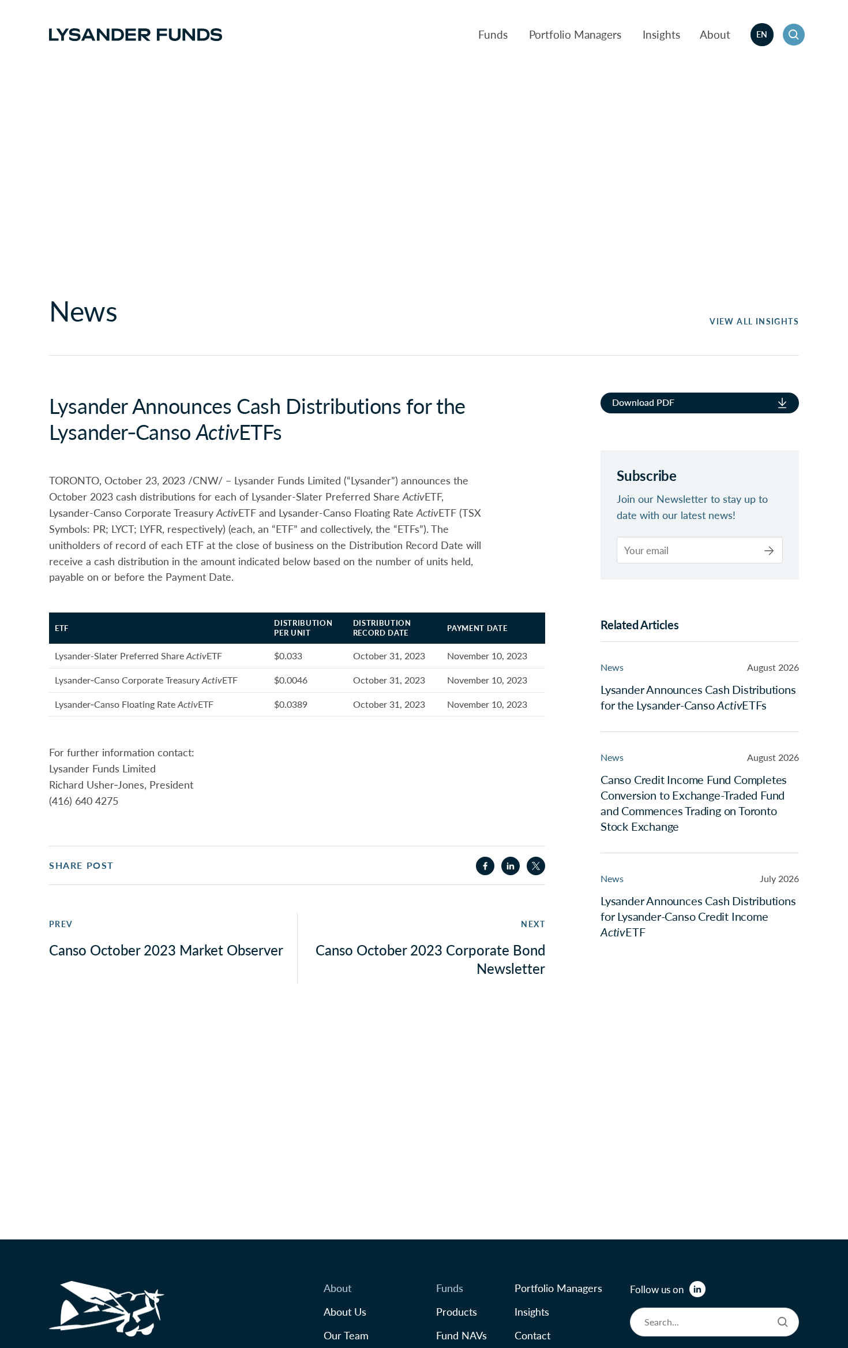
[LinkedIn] (697, 1289)
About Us (345, 1311)
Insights (661, 34)
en (762, 34)
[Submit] (769, 551)
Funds (493, 34)
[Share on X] (536, 866)
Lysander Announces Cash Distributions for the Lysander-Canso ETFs (698, 698)
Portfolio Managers (575, 34)
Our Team (346, 1335)
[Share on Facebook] (485, 866)
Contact (532, 1335)
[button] (794, 35)
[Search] (783, 1322)
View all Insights (754, 321)
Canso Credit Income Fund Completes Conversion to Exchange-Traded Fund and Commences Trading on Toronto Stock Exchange (694, 803)
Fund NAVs (461, 1335)
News (612, 667)
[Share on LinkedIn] (510, 866)
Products (456, 1311)
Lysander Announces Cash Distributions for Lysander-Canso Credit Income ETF (698, 916)
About (715, 34)
